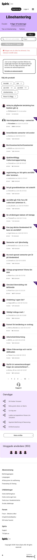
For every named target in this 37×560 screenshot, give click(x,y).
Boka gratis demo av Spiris (18, 406)
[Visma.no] (7, 3)
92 (25, 379)
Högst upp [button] (2, 555)
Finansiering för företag (9, 483)
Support (4, 530)
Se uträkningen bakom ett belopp (20, 215)
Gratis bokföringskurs (8, 494)
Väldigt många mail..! (15, 312)
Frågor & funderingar (18, 24)
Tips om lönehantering (9, 29)
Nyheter (22, 29)
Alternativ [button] (31, 35)
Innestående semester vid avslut (20, 133)
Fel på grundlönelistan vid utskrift (20, 187)
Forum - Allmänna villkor (9, 513)
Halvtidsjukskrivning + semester (20, 120)
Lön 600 (20, 88)
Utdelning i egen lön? (15, 300)
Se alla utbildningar (8, 503)
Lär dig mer (12, 410)
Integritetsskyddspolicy (9, 517)
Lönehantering (8, 92)
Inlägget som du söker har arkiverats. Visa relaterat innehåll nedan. (16, 52)
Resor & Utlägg (8, 96)
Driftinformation (14, 427)
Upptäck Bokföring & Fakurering (19, 422)
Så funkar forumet (15, 401)
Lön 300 (6, 88)
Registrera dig (16, 9)
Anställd (6, 83)
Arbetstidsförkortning (15, 337)
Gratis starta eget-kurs (9, 497)
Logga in (26, 9)
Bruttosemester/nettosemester (19, 145)
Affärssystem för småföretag (11, 480)
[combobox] (18, 39)
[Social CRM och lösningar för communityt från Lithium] (31, 556)
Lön (18, 83)
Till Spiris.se (5, 533)
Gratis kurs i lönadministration (11, 500)
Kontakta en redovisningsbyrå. (14, 71)
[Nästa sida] (28, 379)
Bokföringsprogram (7, 474)
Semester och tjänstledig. (17, 242)
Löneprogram (6, 477)
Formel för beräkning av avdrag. (19, 325)
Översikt (4, 24)
